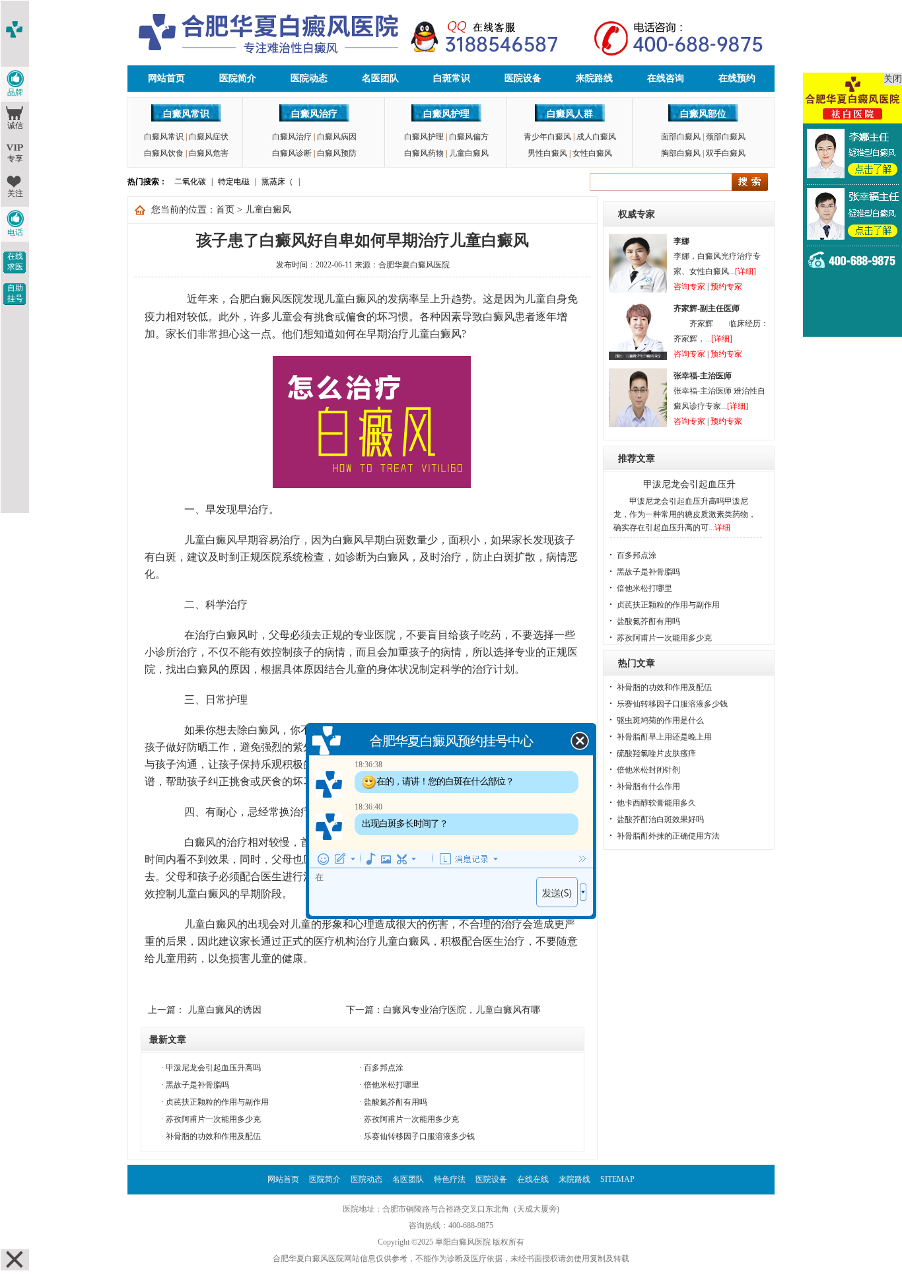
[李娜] (638, 289)
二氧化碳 (190, 181)
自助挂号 (15, 293)
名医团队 (380, 78)
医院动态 (309, 78)
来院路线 (594, 78)
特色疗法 (450, 1179)
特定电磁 (234, 181)
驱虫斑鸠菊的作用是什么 (660, 720)
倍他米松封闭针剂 (648, 770)
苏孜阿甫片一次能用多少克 (213, 1119)
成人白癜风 (596, 136)
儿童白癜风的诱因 (223, 1010)
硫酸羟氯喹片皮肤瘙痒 (656, 753)
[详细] (745, 271)
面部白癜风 (681, 136)
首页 (225, 210)
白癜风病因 (337, 136)
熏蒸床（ (277, 181)
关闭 (893, 79)
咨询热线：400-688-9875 (451, 1225)
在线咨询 (665, 78)
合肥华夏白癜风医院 (414, 264)
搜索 (750, 182)
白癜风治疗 (314, 114)
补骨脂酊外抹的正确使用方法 (668, 836)
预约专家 (726, 286)
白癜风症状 (208, 136)
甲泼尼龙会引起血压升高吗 (213, 1067)
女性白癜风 (592, 153)
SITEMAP (617, 1179)
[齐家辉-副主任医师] (638, 357)
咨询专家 (689, 286)
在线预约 (736, 78)
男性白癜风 (547, 153)
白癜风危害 (208, 153)
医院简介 (237, 78)
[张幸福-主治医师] (638, 424)
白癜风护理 (446, 114)
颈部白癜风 (726, 136)
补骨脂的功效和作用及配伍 (213, 1136)
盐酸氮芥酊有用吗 (395, 1102)
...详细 (719, 527)
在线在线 (533, 1179)
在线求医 (15, 261)
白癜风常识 (186, 114)
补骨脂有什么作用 (648, 786)
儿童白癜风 (469, 153)
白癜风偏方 (469, 136)
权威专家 (636, 214)
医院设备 (522, 78)
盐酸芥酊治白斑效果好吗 (660, 819)
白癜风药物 (424, 153)
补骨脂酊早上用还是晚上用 (664, 737)
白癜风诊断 (292, 153)
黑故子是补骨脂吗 (197, 1084)
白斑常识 (451, 78)
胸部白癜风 (681, 153)
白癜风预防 (337, 153)
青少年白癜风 (547, 136)
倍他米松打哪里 (391, 1084)
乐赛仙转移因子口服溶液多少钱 (419, 1136)
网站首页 (166, 78)
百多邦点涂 (383, 1067)
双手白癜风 (726, 153)
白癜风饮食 (164, 153)
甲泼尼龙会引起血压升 (689, 484)
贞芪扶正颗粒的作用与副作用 (217, 1102)
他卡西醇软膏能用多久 (656, 803)
